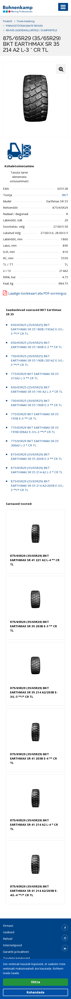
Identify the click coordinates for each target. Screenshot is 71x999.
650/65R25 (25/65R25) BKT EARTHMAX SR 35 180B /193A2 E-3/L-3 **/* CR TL (37, 329)
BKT (65, 195)
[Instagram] (65, 938)
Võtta (35, 982)
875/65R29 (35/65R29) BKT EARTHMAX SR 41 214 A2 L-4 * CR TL (34, 824)
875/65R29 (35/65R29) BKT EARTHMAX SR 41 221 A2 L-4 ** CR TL (34, 560)
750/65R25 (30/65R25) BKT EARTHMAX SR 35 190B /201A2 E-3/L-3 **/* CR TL (37, 360)
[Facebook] (65, 927)
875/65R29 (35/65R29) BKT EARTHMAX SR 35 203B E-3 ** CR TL (33, 626)
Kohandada (35, 992)
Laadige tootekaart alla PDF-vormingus (37, 293)
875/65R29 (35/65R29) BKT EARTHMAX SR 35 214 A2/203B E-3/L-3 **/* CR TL (37, 485)
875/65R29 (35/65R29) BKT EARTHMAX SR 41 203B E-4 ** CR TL (33, 758)
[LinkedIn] (65, 948)
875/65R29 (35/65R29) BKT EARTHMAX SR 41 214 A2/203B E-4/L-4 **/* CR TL (34, 890)
